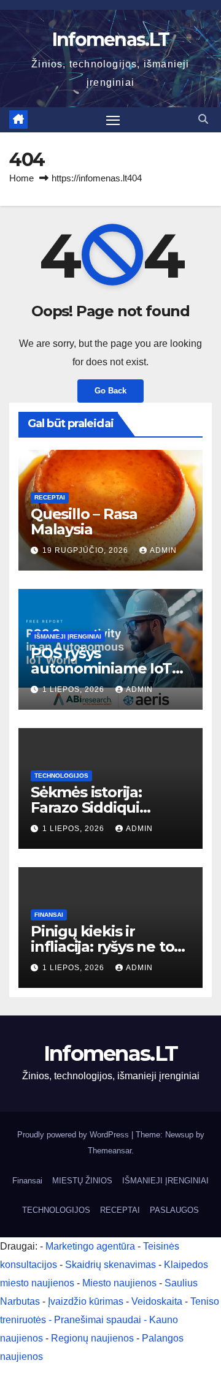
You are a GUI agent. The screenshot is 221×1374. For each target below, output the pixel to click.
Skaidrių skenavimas (110, 1264)
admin (163, 550)
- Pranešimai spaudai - (98, 1320)
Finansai (48, 914)
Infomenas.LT (110, 39)
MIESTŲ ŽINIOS (82, 1180)
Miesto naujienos (119, 1283)
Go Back (110, 390)
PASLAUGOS (174, 1210)
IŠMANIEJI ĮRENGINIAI (67, 636)
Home (21, 178)
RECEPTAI (49, 497)
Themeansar (109, 1150)
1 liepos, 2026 (74, 689)
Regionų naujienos (92, 1338)
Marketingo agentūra (90, 1246)
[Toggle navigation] (112, 120)
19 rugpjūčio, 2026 (86, 550)
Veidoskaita (156, 1301)
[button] (203, 119)
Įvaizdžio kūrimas (85, 1301)
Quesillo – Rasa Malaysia (84, 521)
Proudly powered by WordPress (74, 1134)
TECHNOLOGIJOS (61, 775)
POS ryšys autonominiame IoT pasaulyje (101, 668)
